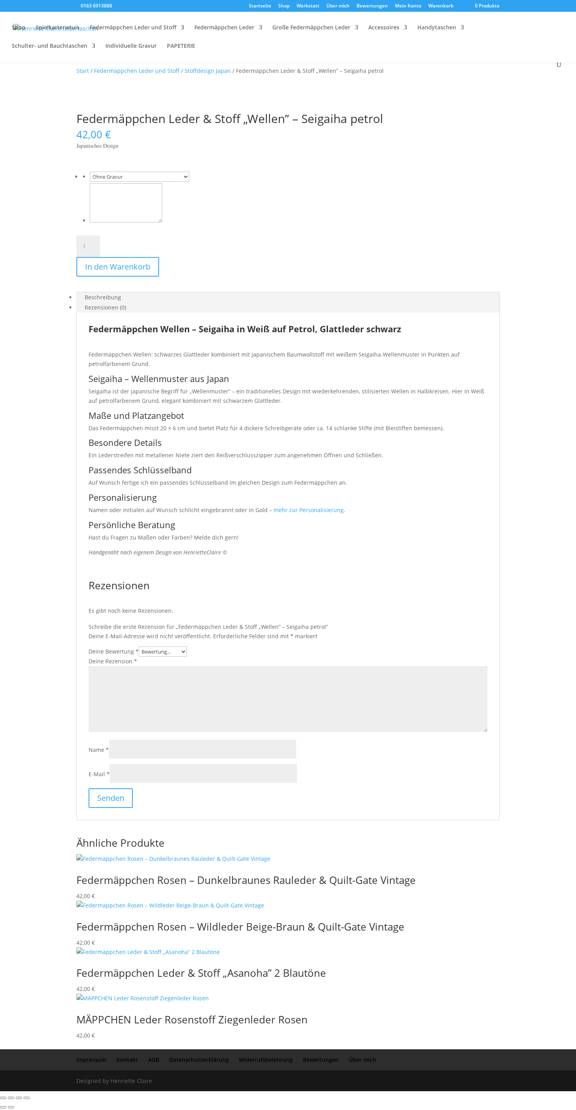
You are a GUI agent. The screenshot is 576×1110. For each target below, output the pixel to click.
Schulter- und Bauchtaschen (49, 46)
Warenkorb (440, 6)
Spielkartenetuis (58, 28)
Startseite (260, 6)
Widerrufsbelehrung (266, 1059)
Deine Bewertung (114, 651)
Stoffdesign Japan (208, 70)
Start (82, 70)
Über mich (338, 6)
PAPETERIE (181, 46)
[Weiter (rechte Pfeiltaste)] (11, 1107)
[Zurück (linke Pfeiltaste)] (3, 1107)
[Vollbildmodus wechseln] (11, 1098)
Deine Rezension (113, 661)
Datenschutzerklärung (199, 1059)
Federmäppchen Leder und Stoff (133, 28)
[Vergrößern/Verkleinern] (3, 1098)
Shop (284, 6)
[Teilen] (19, 1098)
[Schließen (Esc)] (27, 1098)
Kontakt (127, 1059)
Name (99, 749)
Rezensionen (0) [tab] (105, 307)
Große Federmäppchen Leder (311, 28)
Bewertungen (372, 6)
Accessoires (383, 28)
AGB (153, 1059)
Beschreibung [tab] (103, 297)
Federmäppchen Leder (224, 28)
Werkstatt (308, 6)
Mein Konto (408, 6)
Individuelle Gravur (131, 46)
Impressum (91, 1059)
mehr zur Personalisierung (309, 510)
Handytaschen (436, 28)
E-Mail (99, 774)
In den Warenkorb (117, 266)
